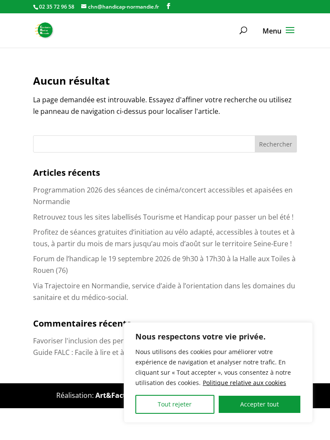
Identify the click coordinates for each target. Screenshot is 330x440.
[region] (218, 372)
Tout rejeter (175, 404)
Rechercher (275, 144)
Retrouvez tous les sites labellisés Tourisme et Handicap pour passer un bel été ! (163, 217)
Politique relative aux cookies (244, 383)
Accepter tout (259, 404)
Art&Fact (110, 395)
